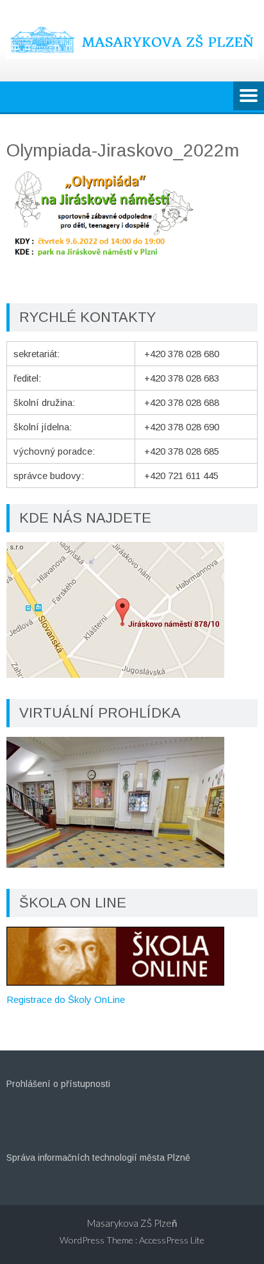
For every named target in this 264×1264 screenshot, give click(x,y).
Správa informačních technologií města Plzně (98, 1157)
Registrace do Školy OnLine (65, 999)
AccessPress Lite (171, 1240)
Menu (248, 96)
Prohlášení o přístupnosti (58, 1084)
